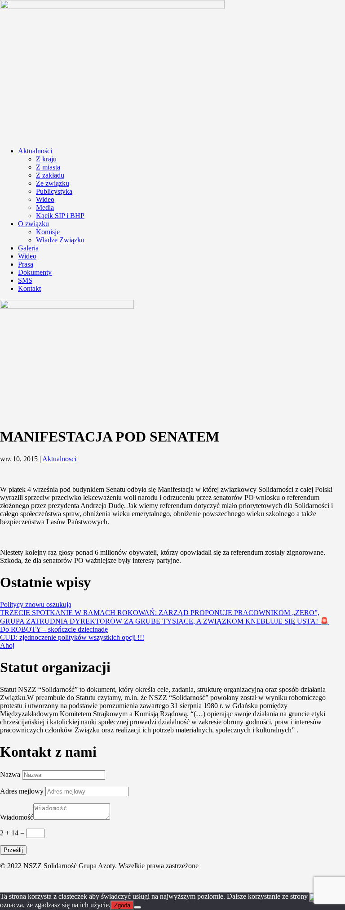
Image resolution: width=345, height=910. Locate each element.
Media (45, 207)
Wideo (45, 199)
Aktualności (35, 151)
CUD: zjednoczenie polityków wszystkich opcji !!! (72, 637)
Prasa (25, 264)
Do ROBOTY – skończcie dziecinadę (54, 629)
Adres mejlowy (22, 791)
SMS (25, 280)
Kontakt (29, 288)
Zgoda (122, 905)
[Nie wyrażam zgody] (137, 907)
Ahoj (7, 645)
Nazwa (10, 774)
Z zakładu (50, 175)
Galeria (28, 248)
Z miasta (48, 167)
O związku (33, 224)
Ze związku (52, 183)
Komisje (48, 232)
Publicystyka (54, 191)
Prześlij (13, 850)
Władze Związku (60, 240)
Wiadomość (16, 817)
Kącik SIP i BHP (60, 215)
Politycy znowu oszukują (35, 604)
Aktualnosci (59, 459)
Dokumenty (35, 272)
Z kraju (46, 159)
